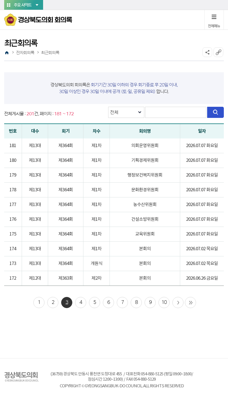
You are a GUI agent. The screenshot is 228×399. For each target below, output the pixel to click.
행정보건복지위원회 (144, 175)
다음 (178, 302)
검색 (215, 112)
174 (12, 248)
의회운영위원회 (144, 145)
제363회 (65, 278)
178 (12, 189)
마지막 (190, 302)
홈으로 (6, 52)
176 (12, 219)
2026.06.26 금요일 (202, 278)
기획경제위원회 (144, 160)
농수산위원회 (145, 204)
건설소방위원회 (144, 219)
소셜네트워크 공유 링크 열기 (207, 52)
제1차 (96, 145)
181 (12, 145)
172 (12, 278)
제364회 (65, 145)
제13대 (35, 145)
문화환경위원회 (144, 189)
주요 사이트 (22, 5)
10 (164, 302)
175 (12, 234)
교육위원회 (145, 234)
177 (12, 204)
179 (12, 175)
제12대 (35, 278)
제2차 (96, 278)
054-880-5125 (152, 374)
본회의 (145, 248)
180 (12, 160)
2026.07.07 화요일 (202, 145)
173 (12, 263)
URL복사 (218, 52)
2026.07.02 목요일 (202, 248)
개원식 (96, 263)
